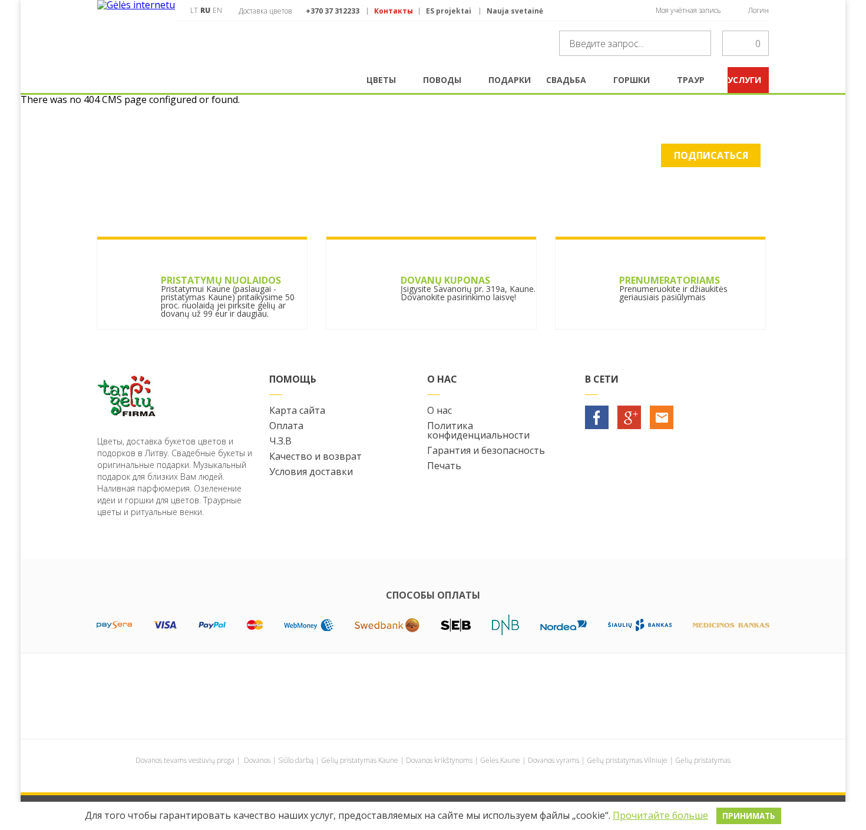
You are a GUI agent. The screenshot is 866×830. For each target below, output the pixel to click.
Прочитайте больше (660, 815)
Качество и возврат (315, 456)
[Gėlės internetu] (136, 33)
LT (194, 10)
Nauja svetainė (515, 11)
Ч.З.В (280, 440)
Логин (758, 10)
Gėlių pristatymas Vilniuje (627, 760)
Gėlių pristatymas (703, 760)
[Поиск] (699, 43)
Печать (444, 465)
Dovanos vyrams (553, 760)
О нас (439, 410)
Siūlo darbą (295, 760)
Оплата (286, 425)
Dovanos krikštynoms (439, 760)
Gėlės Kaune (500, 760)
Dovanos (257, 760)
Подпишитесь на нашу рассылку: (181, 163)
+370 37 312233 (332, 11)
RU (205, 10)
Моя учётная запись (688, 10)
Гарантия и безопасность (486, 450)
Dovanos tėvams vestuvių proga (184, 760)
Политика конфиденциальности (478, 430)
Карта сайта (297, 410)
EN (217, 10)
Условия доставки (311, 471)
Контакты (393, 11)
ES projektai (448, 11)
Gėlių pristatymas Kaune (359, 760)
